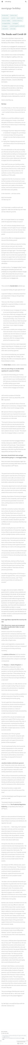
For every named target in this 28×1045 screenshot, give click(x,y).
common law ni (5, 18)
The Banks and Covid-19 (13, 34)
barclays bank (5, 15)
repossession (5, 28)
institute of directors (17, 20)
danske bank (20, 18)
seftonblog (8, 1)
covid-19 (13, 18)
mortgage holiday (6, 23)
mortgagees (15, 23)
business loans (13, 15)
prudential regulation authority (17, 26)
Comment (5, 1031)
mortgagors (5, 26)
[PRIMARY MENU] (2, 1)
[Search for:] (25, 1)
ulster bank (12, 28)
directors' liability (6, 20)
